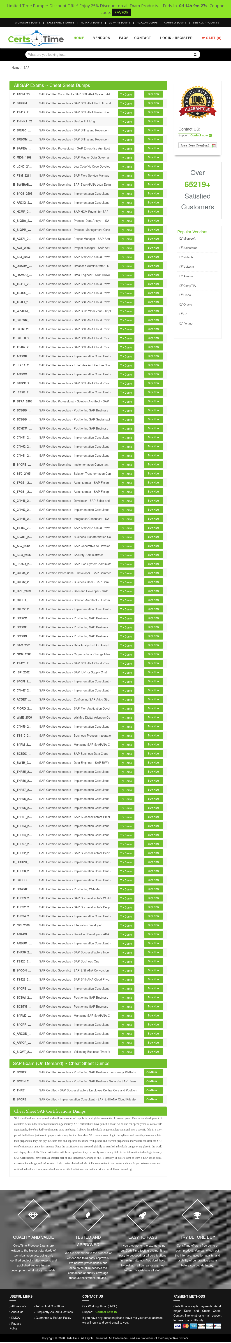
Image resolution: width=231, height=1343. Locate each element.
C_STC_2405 (21, 473)
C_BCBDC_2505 (22, 753)
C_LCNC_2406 (22, 166)
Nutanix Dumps (91, 22)
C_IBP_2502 (21, 672)
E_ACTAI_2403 (22, 238)
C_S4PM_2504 (22, 744)
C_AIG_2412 (21, 546)
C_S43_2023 (21, 257)
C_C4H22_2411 (22, 609)
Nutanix (187, 257)
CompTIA (189, 285)
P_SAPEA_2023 (22, 148)
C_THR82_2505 (22, 853)
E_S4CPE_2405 (22, 464)
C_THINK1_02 (22, 121)
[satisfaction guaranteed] (197, 101)
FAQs (124, 37)
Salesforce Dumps (61, 22)
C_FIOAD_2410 (22, 564)
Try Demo (126, 94)
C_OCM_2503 (22, 654)
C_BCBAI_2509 (22, 997)
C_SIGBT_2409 (22, 537)
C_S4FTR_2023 (22, 338)
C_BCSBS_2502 (22, 410)
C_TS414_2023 (22, 284)
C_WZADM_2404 (22, 311)
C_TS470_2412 (22, 663)
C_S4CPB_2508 (22, 988)
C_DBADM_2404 (22, 266)
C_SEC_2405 (22, 555)
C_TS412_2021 (22, 112)
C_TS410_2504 (22, 735)
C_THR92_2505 (22, 907)
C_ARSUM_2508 (22, 943)
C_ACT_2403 (21, 247)
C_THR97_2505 (22, 844)
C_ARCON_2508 (22, 1033)
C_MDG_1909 (22, 157)
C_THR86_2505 (22, 780)
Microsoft (189, 238)
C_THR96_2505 (22, 808)
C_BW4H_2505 (22, 762)
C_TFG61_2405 (22, 491)
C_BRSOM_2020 (22, 139)
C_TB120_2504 (22, 961)
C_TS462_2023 (22, 347)
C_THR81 (19, 1090)
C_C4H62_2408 (22, 446)
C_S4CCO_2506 (22, 880)
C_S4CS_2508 (22, 193)
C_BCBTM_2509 (22, 1006)
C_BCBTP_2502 (22, 1072)
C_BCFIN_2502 (22, 1081)
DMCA (15, 1317)
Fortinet (187, 323)
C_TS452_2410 (22, 528)
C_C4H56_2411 (22, 726)
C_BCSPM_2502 (22, 618)
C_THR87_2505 (22, 789)
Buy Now (153, 94)
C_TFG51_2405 (22, 482)
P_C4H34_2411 (22, 573)
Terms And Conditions (50, 1306)
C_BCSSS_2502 (22, 419)
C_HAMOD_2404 (22, 275)
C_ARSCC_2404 (22, 374)
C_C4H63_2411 (22, 509)
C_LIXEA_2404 (22, 365)
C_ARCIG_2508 (22, 202)
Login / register (176, 37)
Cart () (213, 37)
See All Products (206, 22)
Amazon (188, 276)
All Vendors (18, 1306)
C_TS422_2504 (22, 979)
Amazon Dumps (147, 22)
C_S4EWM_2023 (22, 320)
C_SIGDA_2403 (22, 220)
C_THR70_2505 (22, 952)
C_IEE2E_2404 (22, 392)
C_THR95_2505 (22, 798)
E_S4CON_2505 (22, 970)
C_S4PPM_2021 (22, 103)
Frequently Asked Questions (54, 1312)
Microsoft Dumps (27, 22)
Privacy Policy (15, 1325)
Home (79, 37)
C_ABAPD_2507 (22, 934)
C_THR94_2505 (22, 916)
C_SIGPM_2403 (22, 229)
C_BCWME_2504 (22, 889)
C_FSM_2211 (22, 175)
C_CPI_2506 (21, 925)
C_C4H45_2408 (22, 518)
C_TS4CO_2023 (22, 293)
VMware (188, 266)
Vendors (101, 37)
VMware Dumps (119, 22)
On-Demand (154, 1072)
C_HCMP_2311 (22, 211)
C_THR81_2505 (22, 817)
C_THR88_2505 (22, 871)
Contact (142, 37)
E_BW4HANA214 (22, 184)
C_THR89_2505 (22, 898)
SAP (185, 314)
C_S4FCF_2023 (22, 383)
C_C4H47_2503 (22, 690)
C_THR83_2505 (22, 826)
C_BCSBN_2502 (22, 636)
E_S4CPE (19, 1099)
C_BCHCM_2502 (22, 428)
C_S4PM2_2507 (22, 1015)
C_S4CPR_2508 (22, 1024)
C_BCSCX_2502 (22, 627)
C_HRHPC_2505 (22, 862)
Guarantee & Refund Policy (53, 1317)
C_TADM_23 (21, 94)
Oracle (187, 304)
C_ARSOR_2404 (22, 356)
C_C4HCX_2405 (22, 600)
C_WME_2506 (22, 717)
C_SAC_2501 (22, 645)
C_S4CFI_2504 (22, 681)
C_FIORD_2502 (22, 708)
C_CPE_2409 (22, 591)
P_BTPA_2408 (22, 401)
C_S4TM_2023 (22, 329)
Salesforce (189, 247)
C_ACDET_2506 (22, 699)
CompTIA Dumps (175, 22)
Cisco (186, 295)
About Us (17, 1312)
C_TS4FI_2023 (22, 302)
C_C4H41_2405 (22, 455)
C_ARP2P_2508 (22, 1042)
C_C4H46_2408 (22, 500)
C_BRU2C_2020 (22, 130)
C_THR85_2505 (22, 771)
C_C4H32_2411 (22, 582)
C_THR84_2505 (22, 835)
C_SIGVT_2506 (22, 1051)
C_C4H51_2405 (22, 437)
